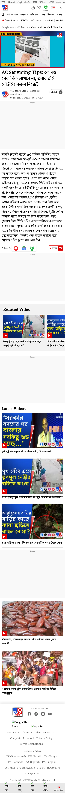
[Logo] (5, 8)
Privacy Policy (44, 738)
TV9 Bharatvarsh (16, 756)
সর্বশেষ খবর (12, 15)
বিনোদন (50, 15)
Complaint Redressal (22, 738)
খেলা (43, 15)
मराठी (35, 2)
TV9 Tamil (9, 768)
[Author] (5, 94)
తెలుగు (27, 2)
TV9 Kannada (15, 762)
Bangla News (9, 27)
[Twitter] (36, 714)
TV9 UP (41, 768)
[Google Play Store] (21, 725)
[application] (32, 49)
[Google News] (24, 248)
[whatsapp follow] (32, 248)
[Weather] (34, 8)
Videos (22, 27)
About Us (27, 733)
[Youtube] (16, 248)
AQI (39, 8)
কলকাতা (24, 15)
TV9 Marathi (35, 756)
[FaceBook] (29, 714)
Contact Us (13, 733)
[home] (3, 14)
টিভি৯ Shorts (11, 20)
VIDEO (24, 20)
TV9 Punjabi (49, 762)
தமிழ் (58, 2)
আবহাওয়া (49, 20)
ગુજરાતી (42, 2)
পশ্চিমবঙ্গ (34, 15)
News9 (11, 2)
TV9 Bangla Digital (19, 90)
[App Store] (41, 728)
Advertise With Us (45, 733)
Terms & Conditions (31, 744)
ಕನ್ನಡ (19, 2)
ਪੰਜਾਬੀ (51, 2)
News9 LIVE (53, 768)
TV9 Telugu (50, 756)
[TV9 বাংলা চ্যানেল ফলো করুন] (45, 8)
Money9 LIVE (31, 774)
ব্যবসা (59, 15)
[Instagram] (43, 714)
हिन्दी (4, 2)
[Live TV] (52, 8)
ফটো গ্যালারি (36, 20)
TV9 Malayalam (26, 768)
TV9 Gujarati (32, 762)
